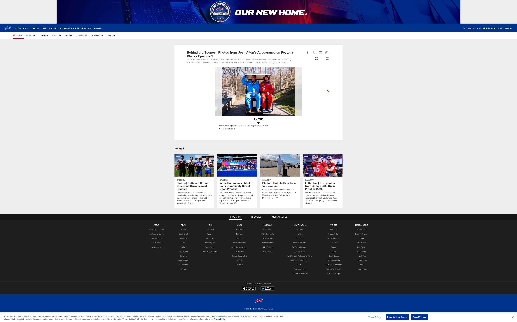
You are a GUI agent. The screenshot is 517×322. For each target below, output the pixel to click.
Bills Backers (361, 243)
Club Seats (334, 243)
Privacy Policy (220, 319)
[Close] (513, 317)
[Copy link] (327, 52)
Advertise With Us (156, 247)
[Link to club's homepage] (7, 28)
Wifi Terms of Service (156, 234)
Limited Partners (183, 260)
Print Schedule (267, 243)
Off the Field (239, 251)
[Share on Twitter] (314, 54)
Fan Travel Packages (334, 269)
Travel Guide (267, 251)
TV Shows (239, 265)
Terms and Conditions (334, 265)
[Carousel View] (316, 59)
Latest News (210, 229)
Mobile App (362, 256)
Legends (183, 269)
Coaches (183, 238)
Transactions (183, 251)
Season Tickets (333, 234)
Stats (183, 243)
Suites (333, 251)
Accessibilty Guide (299, 243)
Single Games (334, 256)
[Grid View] (322, 59)
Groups (333, 247)
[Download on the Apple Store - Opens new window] (249, 289)
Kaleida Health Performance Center (299, 256)
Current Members (333, 238)
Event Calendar (267, 238)
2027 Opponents (267, 234)
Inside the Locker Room (239, 247)
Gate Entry (299, 238)
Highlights (239, 238)
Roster (183, 229)
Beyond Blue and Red (239, 256)
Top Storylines (210, 243)
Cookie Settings (375, 317)
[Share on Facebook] (307, 54)
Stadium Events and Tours (299, 260)
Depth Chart (183, 234)
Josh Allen (210, 238)
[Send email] (320, 54)
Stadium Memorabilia (300, 274)
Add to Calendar (267, 247)
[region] (258, 317)
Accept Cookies (419, 317)
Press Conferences (239, 243)
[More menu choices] (105, 28)
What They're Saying (210, 251)
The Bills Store (299, 269)
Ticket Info (334, 229)
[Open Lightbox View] (258, 100)
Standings (183, 256)
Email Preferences (361, 234)
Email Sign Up (362, 229)
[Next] (328, 91)
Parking (300, 234)
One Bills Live (362, 260)
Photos (361, 265)
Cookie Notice (156, 238)
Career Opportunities (156, 229)
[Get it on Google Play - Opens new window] (267, 290)
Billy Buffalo (361, 247)
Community (361, 251)
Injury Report (183, 247)
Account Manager (333, 274)
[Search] (465, 28)
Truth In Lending (156, 243)
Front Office (183, 265)
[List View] (327, 59)
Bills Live (239, 234)
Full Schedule (267, 229)
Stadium (300, 229)
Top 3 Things (210, 247)
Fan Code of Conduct (300, 247)
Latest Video (239, 229)
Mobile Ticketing (334, 260)
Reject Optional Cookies (397, 317)
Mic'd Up (239, 260)
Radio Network (362, 269)
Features (210, 234)
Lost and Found (299, 251)
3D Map (300, 265)
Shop (362, 238)
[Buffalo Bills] (258, 301)
